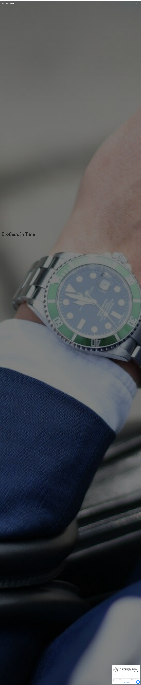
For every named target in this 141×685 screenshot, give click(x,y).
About (7, 3)
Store (3, 3)
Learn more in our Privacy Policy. (118, 675)
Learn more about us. (116, 676)
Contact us (12, 3)
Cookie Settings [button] (126, 682)
